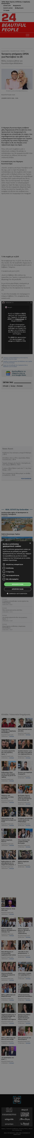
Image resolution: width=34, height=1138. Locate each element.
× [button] (30, 543)
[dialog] (17, 569)
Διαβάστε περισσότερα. (10, 560)
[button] (17, 593)
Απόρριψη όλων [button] (17, 589)
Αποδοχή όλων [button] (17, 584)
